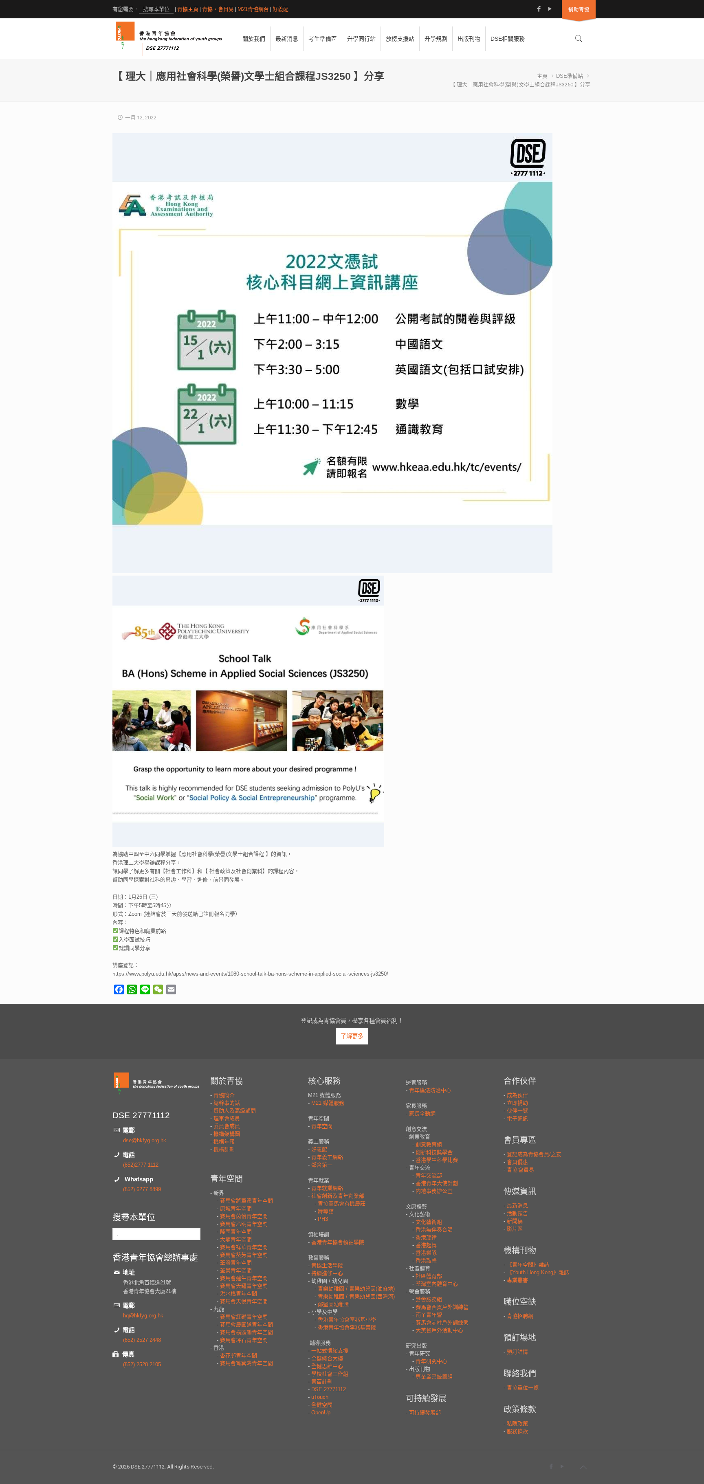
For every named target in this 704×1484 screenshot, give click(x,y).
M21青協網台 (253, 9)
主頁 (542, 76)
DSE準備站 (569, 76)
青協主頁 (187, 9)
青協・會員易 (218, 9)
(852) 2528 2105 (142, 1364)
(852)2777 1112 (140, 1165)
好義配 (280, 9)
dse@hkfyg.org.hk (144, 1140)
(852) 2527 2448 (142, 1340)
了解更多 (352, 1036)
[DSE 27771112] (168, 38)
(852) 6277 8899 (142, 1189)
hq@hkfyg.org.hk (143, 1316)
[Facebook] (539, 8)
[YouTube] (550, 8)
